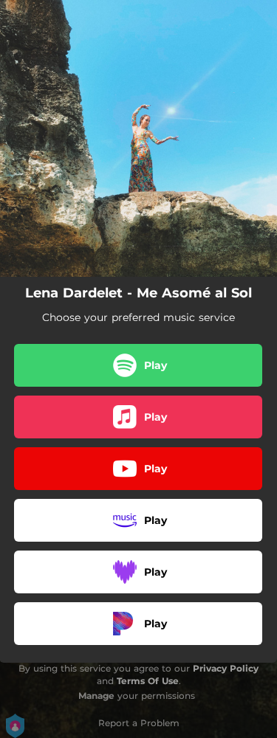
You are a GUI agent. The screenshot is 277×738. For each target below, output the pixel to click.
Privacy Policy (226, 668)
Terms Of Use (148, 680)
